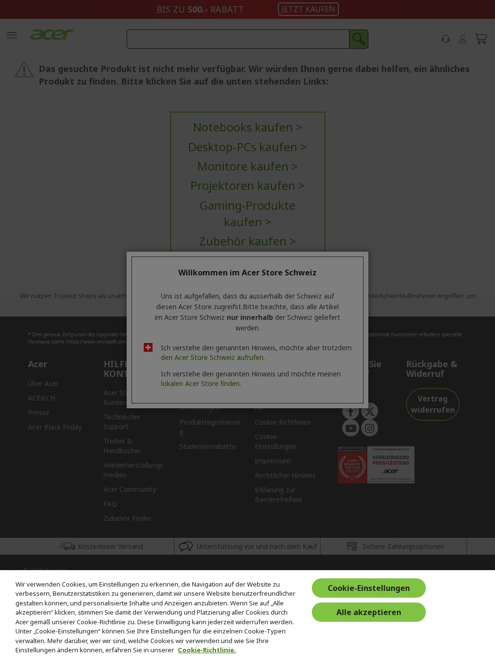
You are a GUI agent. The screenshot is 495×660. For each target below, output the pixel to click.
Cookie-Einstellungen (369, 588)
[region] (247, 615)
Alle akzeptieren (368, 612)
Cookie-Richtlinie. (207, 650)
